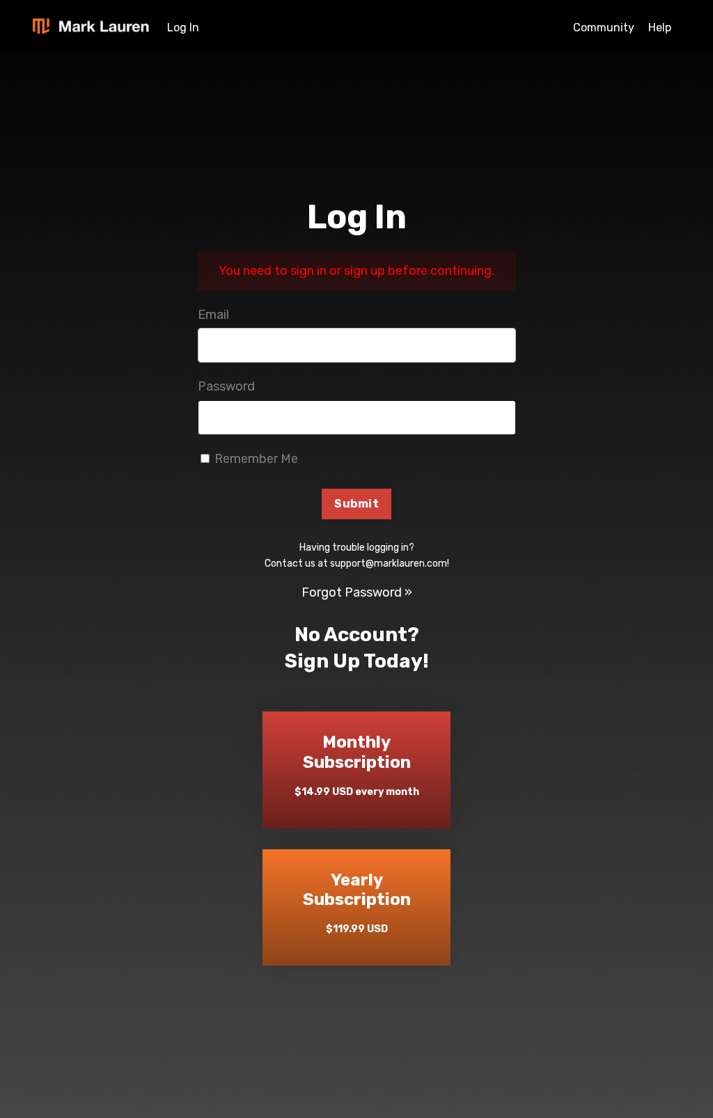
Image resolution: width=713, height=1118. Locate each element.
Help (659, 27)
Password (226, 386)
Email (213, 314)
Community (603, 27)
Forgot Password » (356, 592)
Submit (356, 503)
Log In (183, 27)
